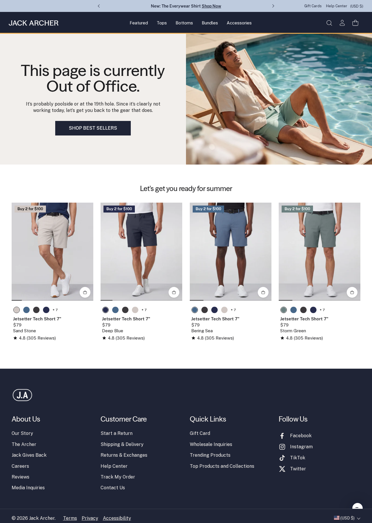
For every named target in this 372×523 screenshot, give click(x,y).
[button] (329, 22)
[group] (52, 252)
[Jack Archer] (33, 23)
